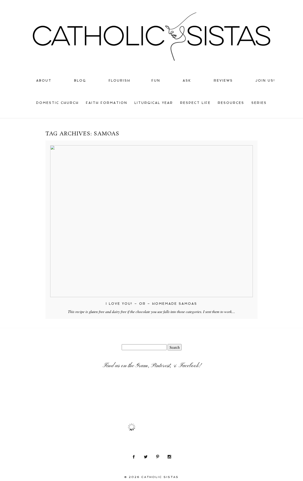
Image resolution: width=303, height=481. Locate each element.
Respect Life (195, 103)
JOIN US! (265, 80)
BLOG (80, 80)
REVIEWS (223, 80)
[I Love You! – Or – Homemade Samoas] (151, 221)
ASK (187, 80)
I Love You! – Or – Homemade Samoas (151, 303)
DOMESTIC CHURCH (57, 103)
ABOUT (44, 80)
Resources (231, 103)
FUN (156, 80)
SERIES (259, 103)
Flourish (120, 80)
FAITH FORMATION (106, 103)
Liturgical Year (153, 103)
